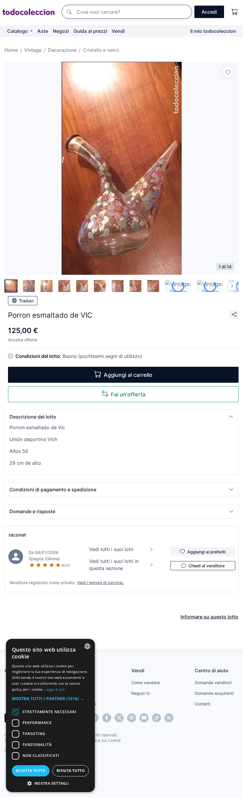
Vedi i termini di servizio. (100, 582)
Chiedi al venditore (206, 565)
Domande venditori (213, 682)
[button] (121, 416)
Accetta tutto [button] (31, 770)
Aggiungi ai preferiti (206, 551)
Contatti (202, 703)
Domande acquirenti (214, 693)
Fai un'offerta (128, 394)
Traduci (26, 300)
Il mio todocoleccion (213, 31)
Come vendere (145, 682)
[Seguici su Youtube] (144, 717)
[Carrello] (234, 12)
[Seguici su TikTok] (156, 717)
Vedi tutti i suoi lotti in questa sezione (114, 564)
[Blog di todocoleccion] (168, 717)
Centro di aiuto (211, 670)
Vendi (118, 31)
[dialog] (50, 715)
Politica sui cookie (103, 740)
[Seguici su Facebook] (106, 717)
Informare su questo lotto (209, 617)
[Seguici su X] (119, 717)
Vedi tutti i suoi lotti (111, 549)
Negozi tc (140, 693)
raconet (17, 535)
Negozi (61, 31)
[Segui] (228, 72)
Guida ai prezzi (90, 31)
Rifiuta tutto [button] (71, 770)
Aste (42, 31)
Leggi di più (55, 689)
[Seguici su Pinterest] (131, 717)
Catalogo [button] (18, 31)
